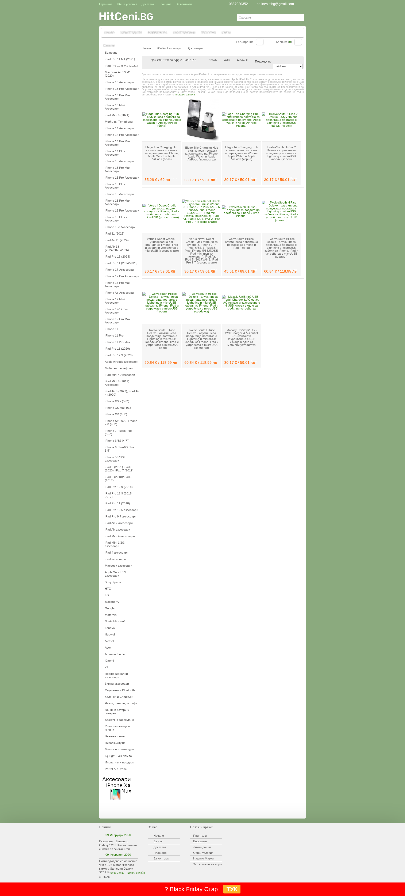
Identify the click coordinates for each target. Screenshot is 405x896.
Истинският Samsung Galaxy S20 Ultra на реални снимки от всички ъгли (118, 845)
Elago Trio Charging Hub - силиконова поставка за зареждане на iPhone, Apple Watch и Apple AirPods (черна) (241, 153)
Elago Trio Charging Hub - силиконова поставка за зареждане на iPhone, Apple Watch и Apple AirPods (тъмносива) (202, 153)
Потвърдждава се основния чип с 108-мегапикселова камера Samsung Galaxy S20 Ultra (118, 866)
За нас (158, 841)
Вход (259, 42)
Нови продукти (131, 32)
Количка (298, 42)
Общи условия (203, 852)
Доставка (160, 847)
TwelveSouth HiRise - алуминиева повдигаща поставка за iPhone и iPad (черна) (241, 243)
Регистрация (245, 41)
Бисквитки (200, 841)
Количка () (284, 41)
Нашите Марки (203, 858)
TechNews (208, 32)
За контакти (162, 858)
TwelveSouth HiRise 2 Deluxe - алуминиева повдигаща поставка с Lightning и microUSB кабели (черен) (281, 153)
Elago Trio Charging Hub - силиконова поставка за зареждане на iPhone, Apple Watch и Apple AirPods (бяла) (162, 153)
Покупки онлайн (135, 872)
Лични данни (202, 847)
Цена (227, 59)
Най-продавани (184, 32)
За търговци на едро (207, 864)
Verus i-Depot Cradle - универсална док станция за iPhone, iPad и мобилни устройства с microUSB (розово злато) (162, 244)
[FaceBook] (107, 809)
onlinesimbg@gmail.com (275, 4)
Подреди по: (263, 61)
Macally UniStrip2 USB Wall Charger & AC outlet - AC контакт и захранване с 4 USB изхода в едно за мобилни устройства (241, 337)
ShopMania (117, 872)
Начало (109, 32)
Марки (226, 32)
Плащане (160, 852)
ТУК (232, 889)
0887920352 (238, 4)
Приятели (200, 835)
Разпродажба (157, 32)
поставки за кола (185, 94)
